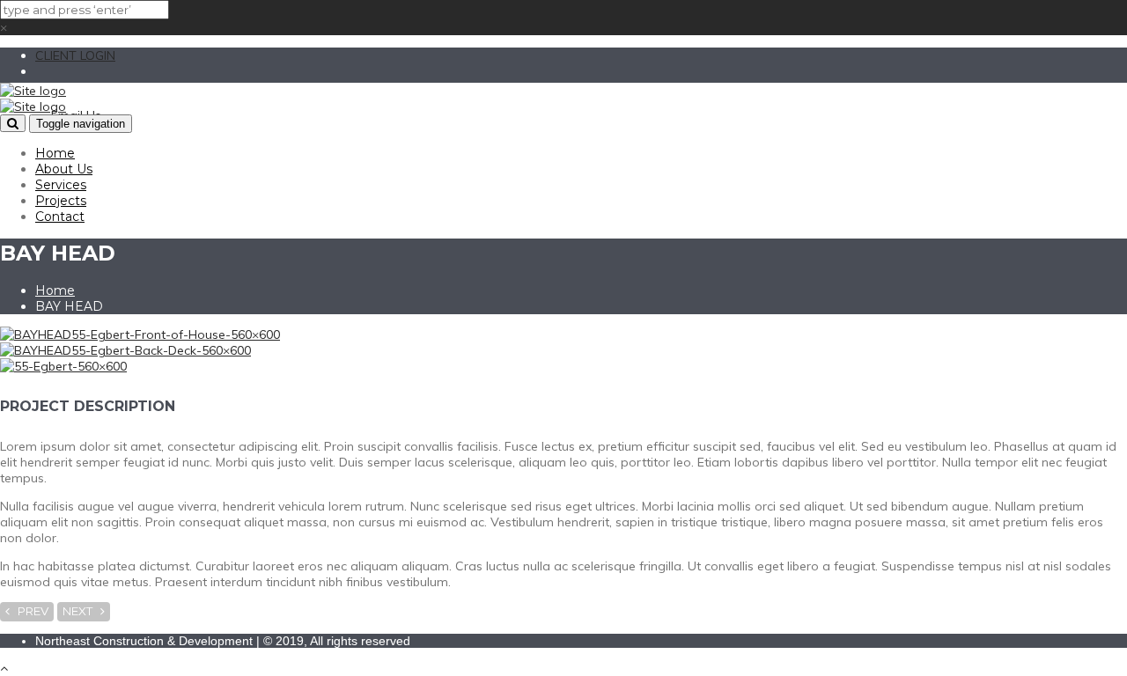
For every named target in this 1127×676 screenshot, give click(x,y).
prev (29, 611)
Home (55, 153)
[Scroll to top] (4, 668)
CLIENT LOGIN (75, 55)
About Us (63, 169)
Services (60, 185)
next (81, 611)
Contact (60, 216)
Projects (60, 201)
